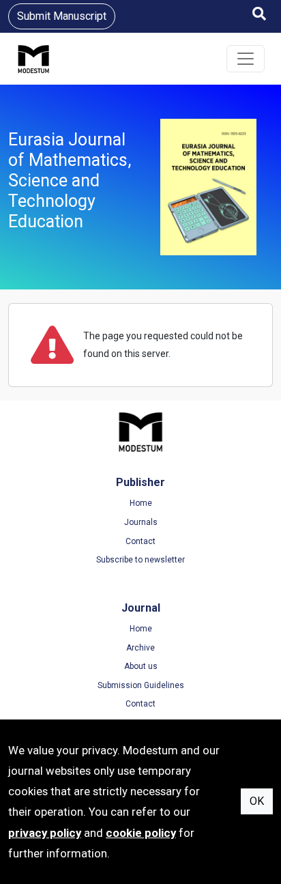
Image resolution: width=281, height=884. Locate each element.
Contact (140, 541)
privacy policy (44, 833)
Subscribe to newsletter (140, 560)
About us (141, 666)
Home (141, 503)
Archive (140, 648)
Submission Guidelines (141, 685)
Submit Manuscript (61, 16)
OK (257, 801)
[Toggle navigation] (245, 58)
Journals (141, 522)
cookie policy (141, 833)
